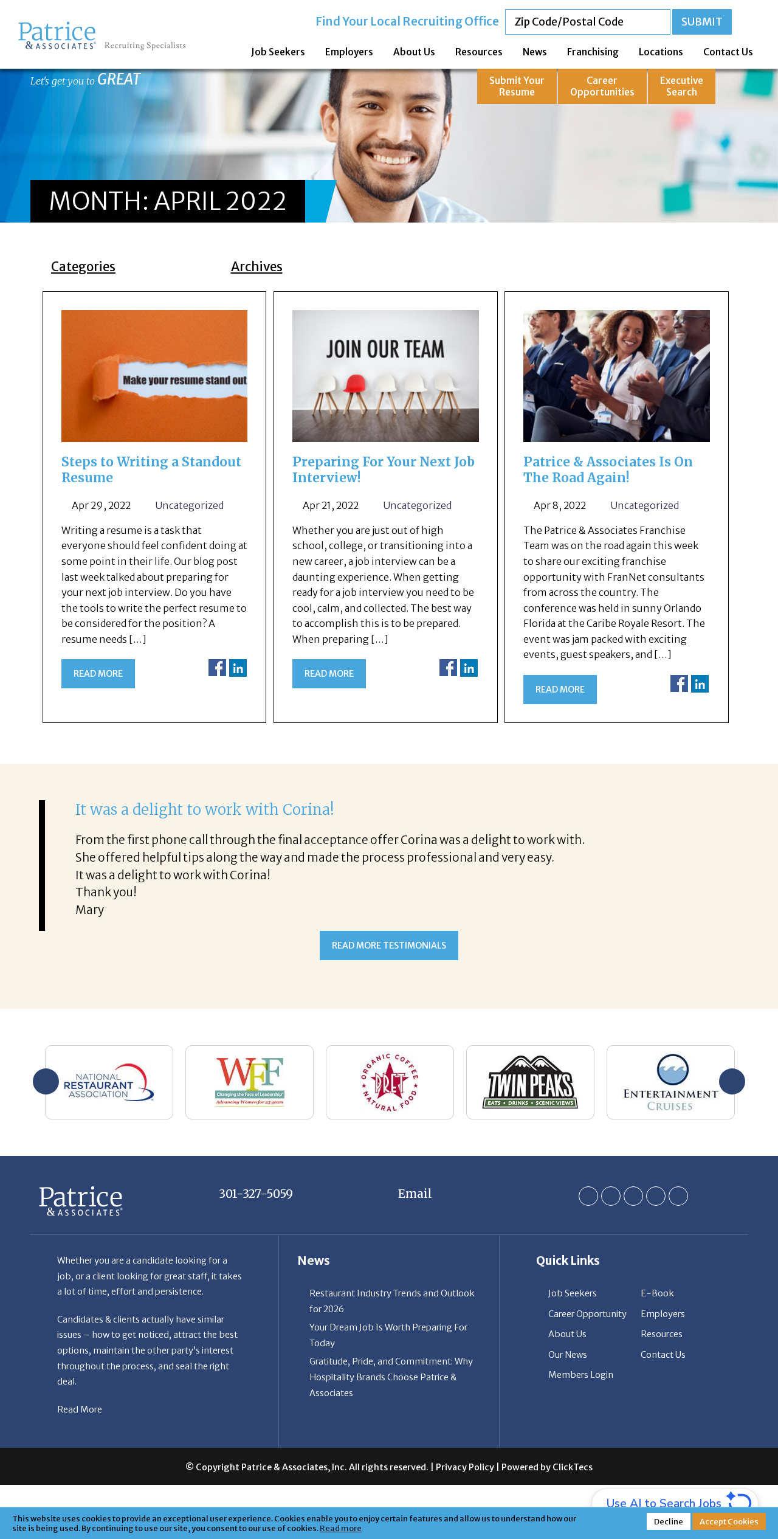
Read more (98, 673)
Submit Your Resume (517, 86)
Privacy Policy (465, 1467)
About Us (414, 52)
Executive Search (681, 86)
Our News (567, 1354)
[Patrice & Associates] (102, 25)
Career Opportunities (602, 86)
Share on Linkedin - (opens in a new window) (238, 668)
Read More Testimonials (389, 945)
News (535, 52)
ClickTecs (573, 1467)
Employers (349, 52)
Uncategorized (189, 505)
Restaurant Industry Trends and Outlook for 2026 (392, 1301)
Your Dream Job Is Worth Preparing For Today (388, 1335)
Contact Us (728, 52)
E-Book (657, 1293)
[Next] (732, 1081)
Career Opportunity (587, 1314)
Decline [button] (668, 1521)
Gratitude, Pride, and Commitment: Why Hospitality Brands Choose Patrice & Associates (391, 1377)
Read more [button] (341, 1528)
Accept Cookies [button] (729, 1521)
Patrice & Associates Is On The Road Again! (608, 470)
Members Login (580, 1374)
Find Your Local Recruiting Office (407, 21)
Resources (479, 52)
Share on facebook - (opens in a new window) (217, 668)
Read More (79, 1409)
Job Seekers (278, 52)
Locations (661, 52)
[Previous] (46, 1081)
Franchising (593, 52)
